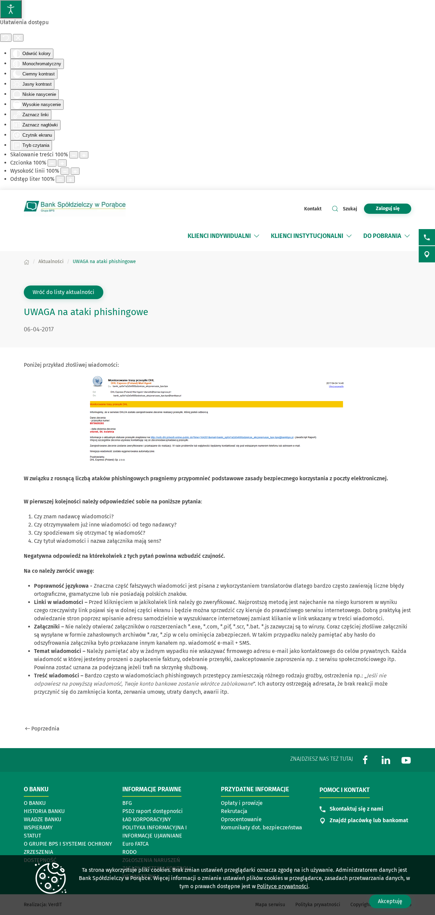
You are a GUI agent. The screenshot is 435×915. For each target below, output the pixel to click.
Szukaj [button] (350, 209)
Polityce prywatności (282, 886)
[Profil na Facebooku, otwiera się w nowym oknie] (365, 759)
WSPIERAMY (38, 827)
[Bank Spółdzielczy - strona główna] (75, 209)
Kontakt (312, 209)
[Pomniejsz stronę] (73, 154)
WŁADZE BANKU (43, 819)
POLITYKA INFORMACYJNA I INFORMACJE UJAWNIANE (154, 831)
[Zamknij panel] (18, 37)
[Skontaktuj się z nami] (427, 237)
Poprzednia (45, 728)
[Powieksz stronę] (84, 154)
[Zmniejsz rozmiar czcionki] (52, 163)
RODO (129, 852)
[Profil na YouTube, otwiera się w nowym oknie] (406, 759)
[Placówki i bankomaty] (427, 254)
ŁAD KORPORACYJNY (146, 819)
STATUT (32, 835)
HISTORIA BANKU (44, 811)
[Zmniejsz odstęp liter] (60, 179)
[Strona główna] (26, 261)
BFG (127, 803)
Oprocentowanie (241, 819)
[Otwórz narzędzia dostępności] (11, 9)
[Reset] (6, 38)
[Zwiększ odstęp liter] (70, 179)
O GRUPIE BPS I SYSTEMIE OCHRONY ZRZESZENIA (68, 848)
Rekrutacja (234, 811)
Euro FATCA (135, 844)
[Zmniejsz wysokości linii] (64, 171)
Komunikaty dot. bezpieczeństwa (261, 827)
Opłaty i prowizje (242, 803)
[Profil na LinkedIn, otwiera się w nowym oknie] (386, 759)
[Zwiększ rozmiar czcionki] (62, 163)
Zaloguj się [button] (388, 208)
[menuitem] (219, 235)
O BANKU (35, 803)
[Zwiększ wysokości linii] (75, 171)
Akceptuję (390, 901)
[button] (257, 235)
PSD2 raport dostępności (152, 811)
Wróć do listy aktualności (63, 292)
